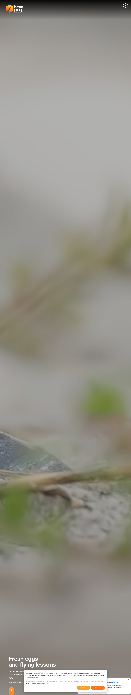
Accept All (83, 687)
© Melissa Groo (21, 683)
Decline (98, 687)
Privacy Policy (63, 675)
